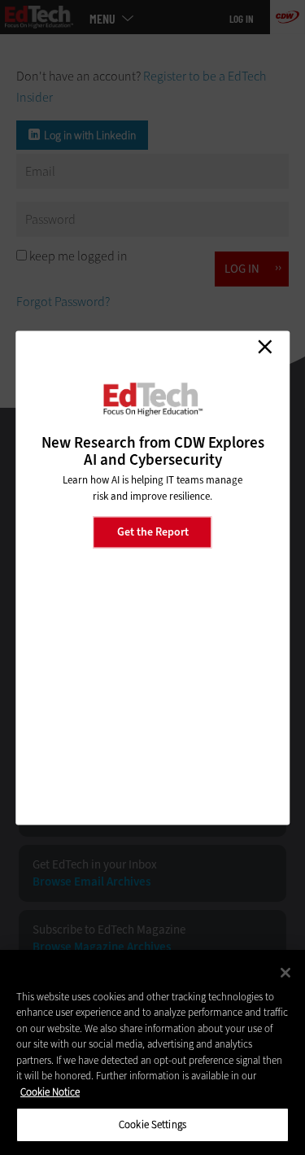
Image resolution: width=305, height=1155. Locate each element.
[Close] (285, 973)
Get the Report (153, 532)
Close (264, 347)
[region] (152, 1052)
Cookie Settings (152, 1124)
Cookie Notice (50, 1092)
